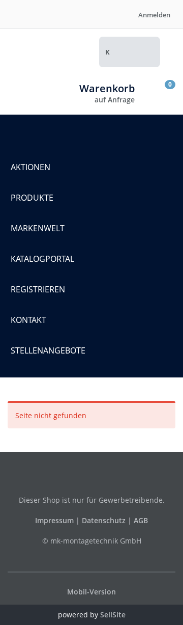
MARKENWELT (38, 228)
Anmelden (153, 14)
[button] (143, 52)
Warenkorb (107, 88)
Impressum (55, 520)
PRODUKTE (32, 197)
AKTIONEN (30, 167)
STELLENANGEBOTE (48, 350)
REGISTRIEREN (38, 289)
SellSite (113, 614)
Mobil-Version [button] (91, 591)
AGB (141, 520)
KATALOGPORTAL (42, 258)
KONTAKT (28, 319)
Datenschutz (104, 520)
